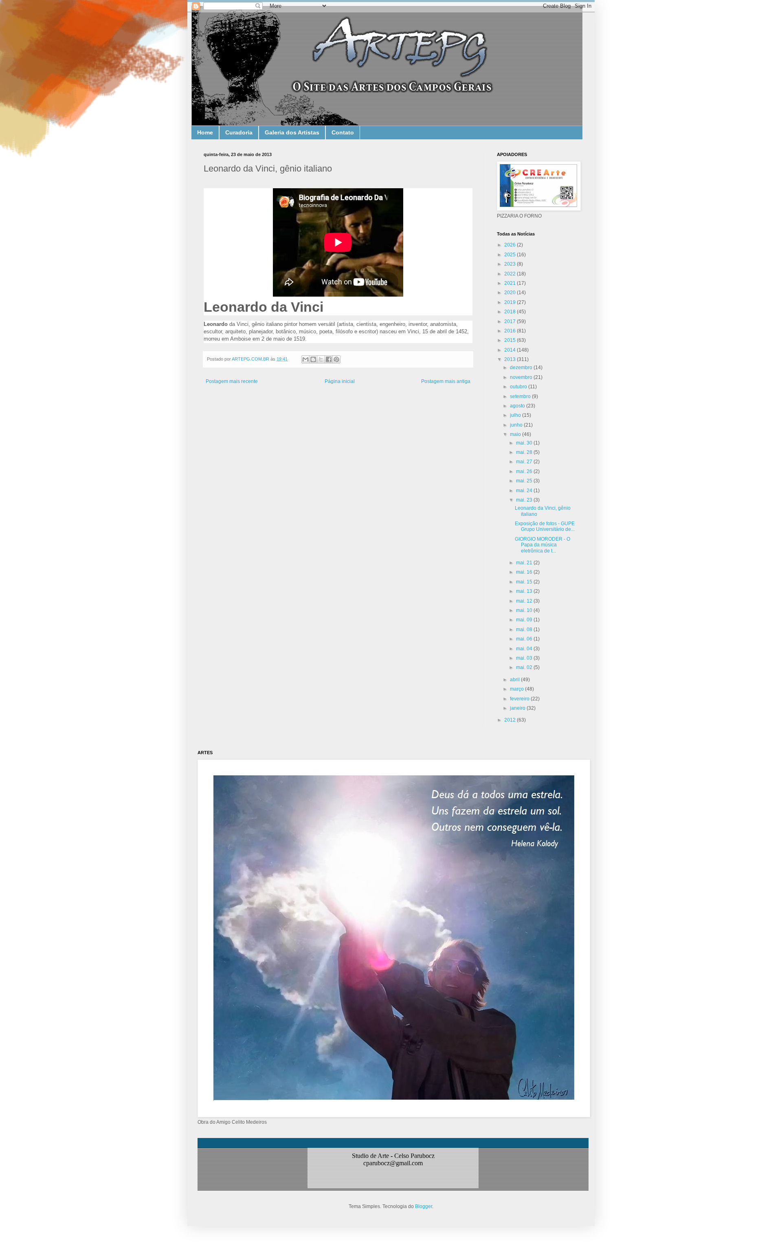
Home (205, 132)
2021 (510, 283)
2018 (510, 312)
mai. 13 (525, 591)
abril (515, 679)
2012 (510, 720)
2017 (510, 321)
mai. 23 (525, 500)
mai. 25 (525, 481)
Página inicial (340, 381)
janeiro (518, 708)
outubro (519, 387)
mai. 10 (525, 610)
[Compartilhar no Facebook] (329, 359)
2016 (510, 331)
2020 (510, 292)
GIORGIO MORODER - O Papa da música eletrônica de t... (542, 545)
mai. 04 (525, 649)
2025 (510, 255)
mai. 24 (525, 490)
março (517, 689)
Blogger (423, 1206)
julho (516, 415)
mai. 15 (525, 582)
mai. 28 (525, 452)
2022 (510, 274)
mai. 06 (525, 639)
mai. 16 (525, 572)
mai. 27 (525, 461)
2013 (510, 359)
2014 (510, 350)
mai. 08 (525, 629)
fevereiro (520, 699)
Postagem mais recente (232, 381)
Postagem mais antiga (445, 381)
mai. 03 (525, 658)
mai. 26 (525, 471)
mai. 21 (525, 563)
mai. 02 (525, 667)
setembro (521, 396)
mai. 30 (525, 443)
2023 (510, 264)
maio (516, 434)
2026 (510, 245)
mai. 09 (525, 620)
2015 (510, 340)
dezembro (522, 367)
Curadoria (239, 132)
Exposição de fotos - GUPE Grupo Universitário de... (545, 526)
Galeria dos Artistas (292, 132)
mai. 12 (525, 601)
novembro (522, 377)
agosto (518, 406)
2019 (510, 302)
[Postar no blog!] (313, 359)
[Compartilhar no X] (321, 359)
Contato (343, 132)
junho (517, 425)
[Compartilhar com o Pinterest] (336, 359)
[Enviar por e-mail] (305, 359)
